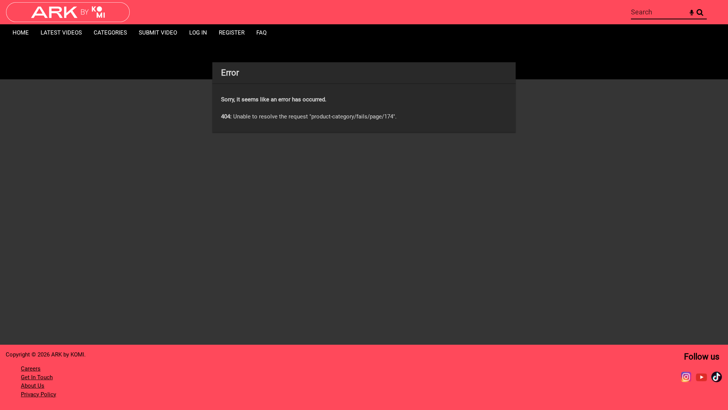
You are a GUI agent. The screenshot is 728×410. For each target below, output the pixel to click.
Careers (31, 368)
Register (232, 32)
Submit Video (158, 32)
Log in (198, 32)
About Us (32, 385)
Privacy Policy (38, 394)
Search (700, 12)
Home (21, 32)
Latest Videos (61, 32)
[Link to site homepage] (68, 20)
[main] (364, 97)
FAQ (261, 32)
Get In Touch (37, 377)
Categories (110, 32)
